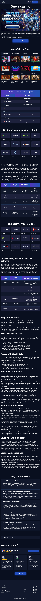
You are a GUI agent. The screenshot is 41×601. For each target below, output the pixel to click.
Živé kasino (14, 53)
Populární (5, 53)
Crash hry (25, 53)
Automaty (35, 53)
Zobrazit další (20, 573)
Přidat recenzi (33, 550)
